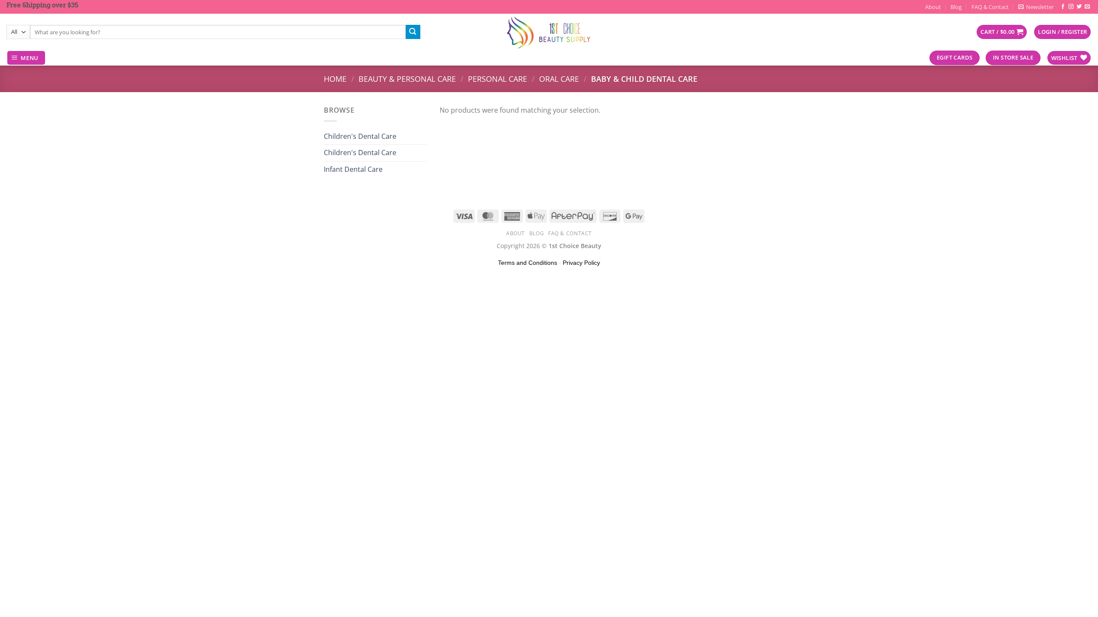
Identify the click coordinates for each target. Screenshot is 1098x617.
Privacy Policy (581, 262)
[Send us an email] (1087, 7)
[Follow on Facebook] (1062, 7)
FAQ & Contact (990, 7)
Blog (956, 7)
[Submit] (413, 32)
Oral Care (559, 78)
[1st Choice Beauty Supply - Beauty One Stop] (549, 32)
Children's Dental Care (360, 136)
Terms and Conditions (527, 262)
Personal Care (497, 78)
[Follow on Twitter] (1079, 7)
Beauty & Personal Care (407, 78)
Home (335, 78)
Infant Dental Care (353, 169)
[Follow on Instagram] (1071, 7)
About (933, 7)
